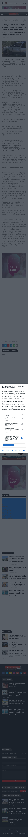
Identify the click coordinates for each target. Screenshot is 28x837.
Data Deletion (5, 450)
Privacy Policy (22, 450)
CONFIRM (8, 444)
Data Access (14, 450)
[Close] (24, 386)
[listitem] (14, 414)
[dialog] (14, 418)
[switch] (22, 418)
